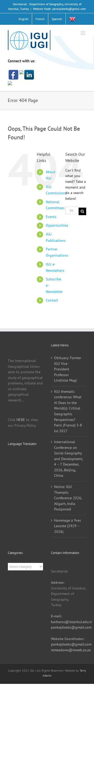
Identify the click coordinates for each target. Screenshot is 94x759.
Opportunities (57, 225)
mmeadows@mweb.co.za (71, 650)
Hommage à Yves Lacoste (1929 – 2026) (67, 526)
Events (51, 216)
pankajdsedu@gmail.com (71, 627)
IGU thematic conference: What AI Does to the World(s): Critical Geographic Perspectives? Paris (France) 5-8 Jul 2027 (68, 411)
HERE (20, 419)
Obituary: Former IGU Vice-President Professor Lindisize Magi (67, 369)
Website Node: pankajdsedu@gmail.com (59, 9)
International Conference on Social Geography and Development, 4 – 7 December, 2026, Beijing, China (68, 458)
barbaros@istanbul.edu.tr (71, 621)
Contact (52, 300)
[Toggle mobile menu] (83, 33)
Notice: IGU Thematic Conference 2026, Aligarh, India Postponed (68, 497)
